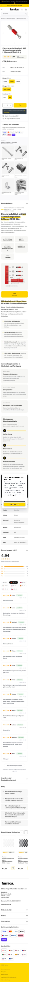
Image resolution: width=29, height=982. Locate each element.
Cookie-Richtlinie (11, 495)
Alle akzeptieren (14, 504)
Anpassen (14, 499)
